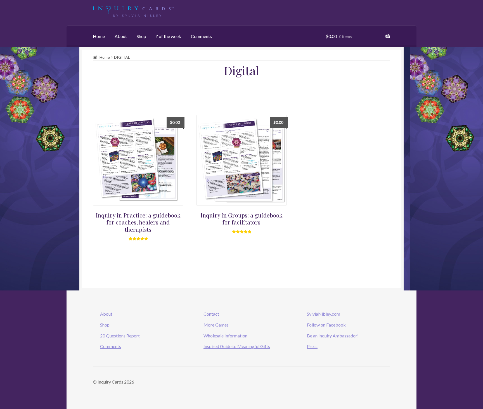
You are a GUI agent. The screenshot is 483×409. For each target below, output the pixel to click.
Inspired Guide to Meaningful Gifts (236, 346)
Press (312, 346)
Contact (211, 313)
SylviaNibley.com (323, 313)
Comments (201, 36)
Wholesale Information (225, 335)
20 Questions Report (120, 335)
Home (99, 36)
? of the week (168, 36)
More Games (216, 324)
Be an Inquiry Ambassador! (333, 335)
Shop (141, 36)
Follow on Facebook (326, 324)
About (121, 36)
